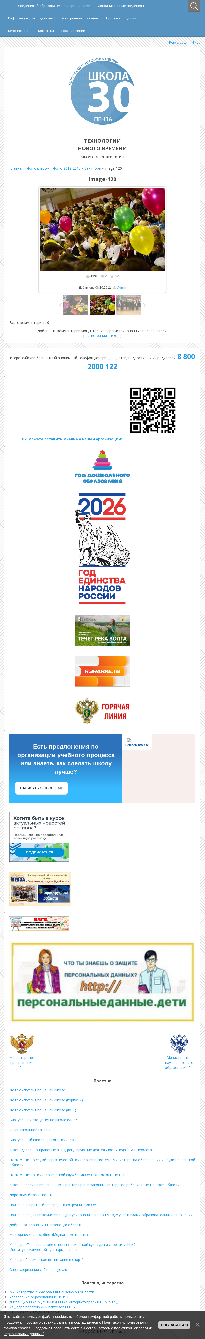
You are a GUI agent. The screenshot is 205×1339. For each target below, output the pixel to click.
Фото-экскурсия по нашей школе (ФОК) (43, 1110)
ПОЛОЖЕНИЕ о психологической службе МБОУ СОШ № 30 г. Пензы (67, 1174)
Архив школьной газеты (30, 1129)
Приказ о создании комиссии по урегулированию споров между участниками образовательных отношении (101, 1214)
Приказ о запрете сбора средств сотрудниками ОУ (53, 1204)
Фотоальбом (38, 168)
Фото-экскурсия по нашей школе (37, 1090)
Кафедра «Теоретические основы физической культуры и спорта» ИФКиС (73, 1244)
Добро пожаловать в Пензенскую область (46, 1224)
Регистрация (179, 42)
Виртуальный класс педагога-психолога (44, 1139)
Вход (196, 42)
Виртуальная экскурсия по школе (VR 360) (45, 1119)
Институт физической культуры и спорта (45, 1249)
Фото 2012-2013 (67, 168)
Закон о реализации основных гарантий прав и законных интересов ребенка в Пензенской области (95, 1184)
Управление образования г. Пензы (39, 1297)
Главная (17, 168)
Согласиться (174, 1325)
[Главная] (102, 129)
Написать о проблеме (41, 788)
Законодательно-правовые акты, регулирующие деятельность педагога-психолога (81, 1149)
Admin (122, 287)
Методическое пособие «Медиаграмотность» (49, 1234)
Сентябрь (92, 168)
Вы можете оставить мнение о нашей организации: (72, 439)
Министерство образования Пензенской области (52, 1292)
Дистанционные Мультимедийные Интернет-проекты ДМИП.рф (64, 1302)
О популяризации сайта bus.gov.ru (38, 1269)
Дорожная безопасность (31, 1194)
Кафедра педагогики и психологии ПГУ (43, 1307)
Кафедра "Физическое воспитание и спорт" (47, 1259)
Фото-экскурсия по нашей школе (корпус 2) (46, 1100)
